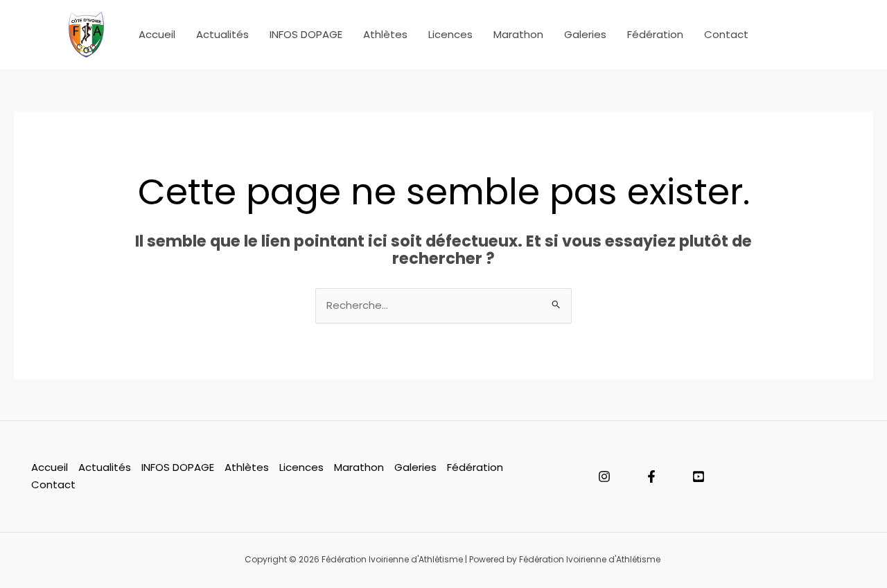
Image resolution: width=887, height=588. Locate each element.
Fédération (655, 34)
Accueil (157, 34)
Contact (726, 34)
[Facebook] (651, 476)
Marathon (518, 34)
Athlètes (385, 34)
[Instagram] (604, 476)
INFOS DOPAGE (306, 34)
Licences (450, 34)
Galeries (585, 34)
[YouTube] (698, 476)
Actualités (222, 34)
